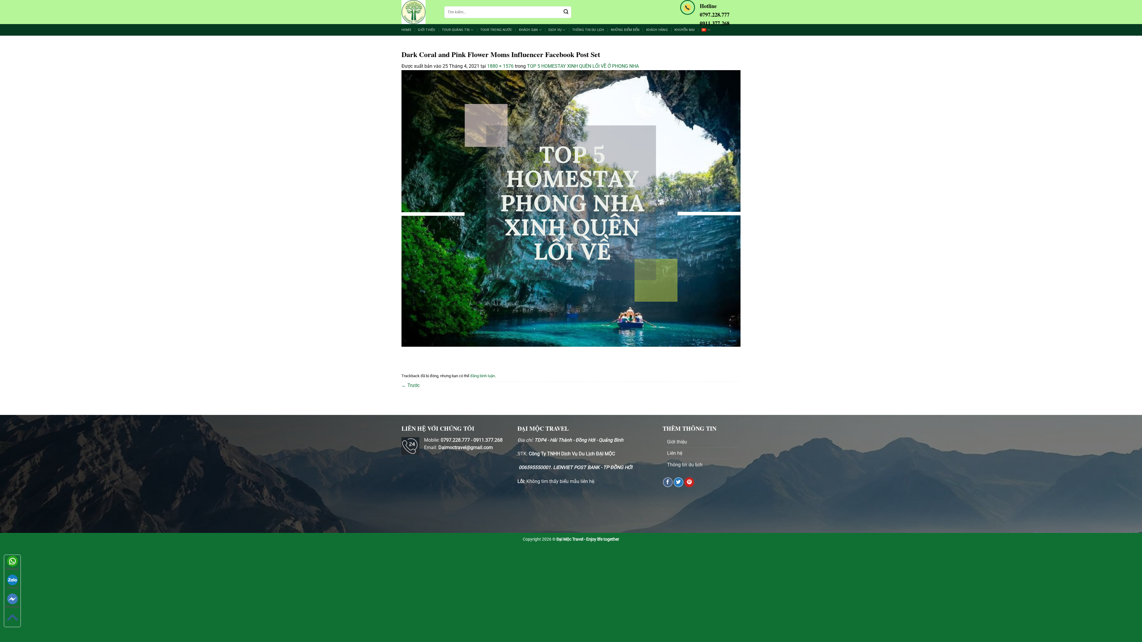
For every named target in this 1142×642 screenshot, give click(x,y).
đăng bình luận (482, 376)
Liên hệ (674, 453)
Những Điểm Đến (625, 30)
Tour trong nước (496, 30)
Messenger (12, 606)
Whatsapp (12, 568)
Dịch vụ (554, 30)
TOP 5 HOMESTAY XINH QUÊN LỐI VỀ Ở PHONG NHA (583, 66)
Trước (410, 385)
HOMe (406, 30)
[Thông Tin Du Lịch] (418, 12)
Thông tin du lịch (588, 30)
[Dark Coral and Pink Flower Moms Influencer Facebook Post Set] (571, 212)
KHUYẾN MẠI (684, 30)
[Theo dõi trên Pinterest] (689, 482)
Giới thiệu (426, 30)
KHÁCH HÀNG (657, 30)
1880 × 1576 (500, 66)
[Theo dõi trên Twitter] (678, 482)
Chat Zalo (12, 587)
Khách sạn (528, 30)
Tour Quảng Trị (456, 30)
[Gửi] (566, 12)
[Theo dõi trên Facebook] (668, 482)
